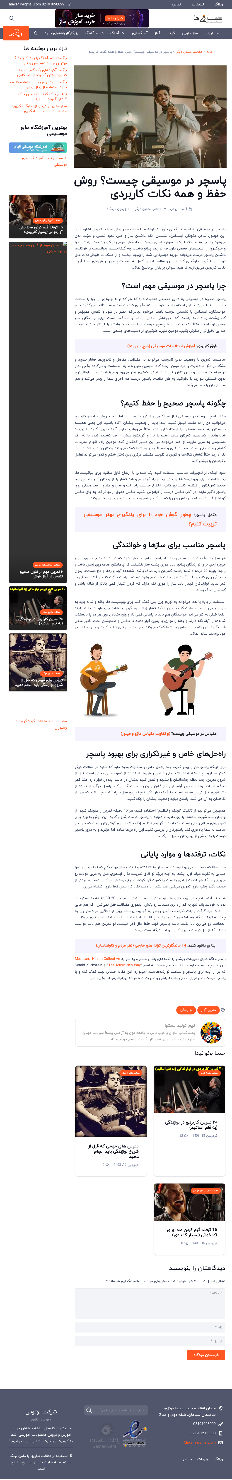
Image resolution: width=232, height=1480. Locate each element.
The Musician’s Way (124, 965)
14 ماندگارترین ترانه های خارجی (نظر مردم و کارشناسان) (141, 945)
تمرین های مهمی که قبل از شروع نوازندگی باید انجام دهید (113, 1151)
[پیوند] (35, 33)
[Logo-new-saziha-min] (208, 18)
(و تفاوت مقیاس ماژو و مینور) (145, 734)
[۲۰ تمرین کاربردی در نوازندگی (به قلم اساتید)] (189, 1068)
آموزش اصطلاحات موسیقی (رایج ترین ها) (161, 346)
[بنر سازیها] (102, 18)
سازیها (35, 1455)
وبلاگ (219, 4)
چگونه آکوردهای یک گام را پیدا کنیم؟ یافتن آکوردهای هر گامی (42, 73)
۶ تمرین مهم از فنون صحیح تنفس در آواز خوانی (41, 574)
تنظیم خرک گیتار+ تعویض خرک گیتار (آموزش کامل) (42, 97)
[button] (12, 18)
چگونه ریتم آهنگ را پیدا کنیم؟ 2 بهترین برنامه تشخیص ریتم (41, 61)
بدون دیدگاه (115, 209)
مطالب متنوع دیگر (189, 52)
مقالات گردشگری (34, 721)
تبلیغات (198, 4)
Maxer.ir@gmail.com (200, 1442)
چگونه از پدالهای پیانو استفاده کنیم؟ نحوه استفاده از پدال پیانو (38, 85)
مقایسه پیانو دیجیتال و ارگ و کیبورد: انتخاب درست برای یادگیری (39, 109)
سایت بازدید (57, 721)
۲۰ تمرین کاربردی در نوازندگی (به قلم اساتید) (191, 1125)
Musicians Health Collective (97, 959)
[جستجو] (89, 1410)
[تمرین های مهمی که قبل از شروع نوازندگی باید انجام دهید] (111, 1068)
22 (181, 1136)
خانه (209, 52)
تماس (176, 4)
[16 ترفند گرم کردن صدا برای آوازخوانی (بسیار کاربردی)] (189, 1186)
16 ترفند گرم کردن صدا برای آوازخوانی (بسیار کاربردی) (192, 1232)
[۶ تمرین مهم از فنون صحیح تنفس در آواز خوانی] (38, 245)
